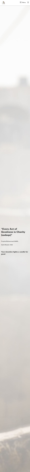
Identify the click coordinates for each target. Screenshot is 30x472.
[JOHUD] (3, 2)
